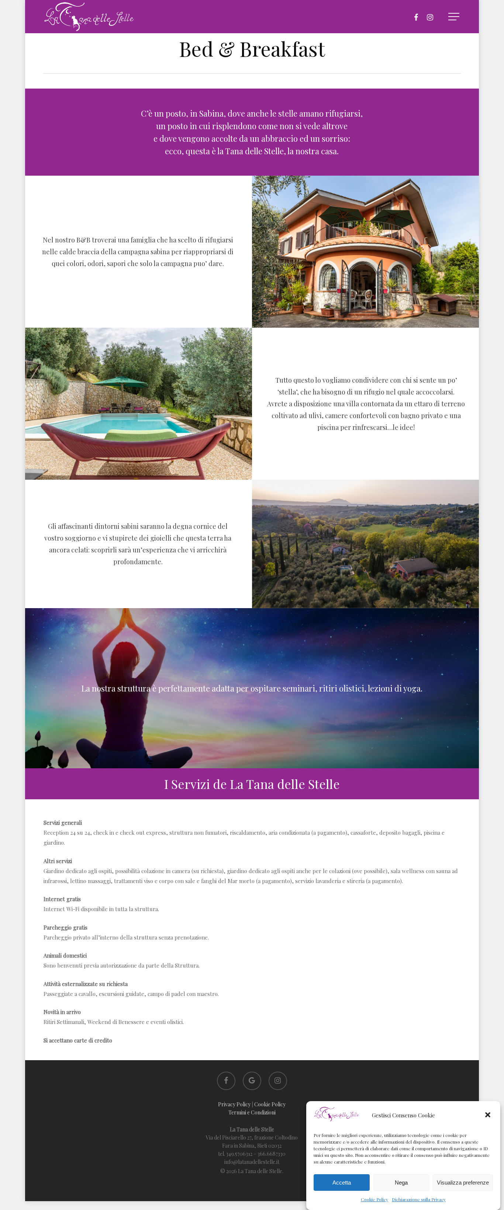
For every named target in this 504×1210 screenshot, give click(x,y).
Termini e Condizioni (252, 1112)
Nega (401, 1182)
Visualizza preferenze (463, 1182)
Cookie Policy (374, 1199)
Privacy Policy (234, 1104)
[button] (488, 1115)
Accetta (341, 1182)
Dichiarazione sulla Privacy (419, 1199)
